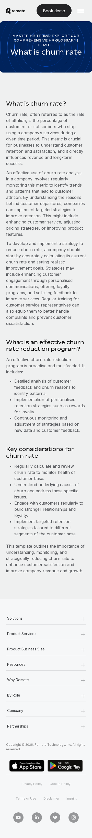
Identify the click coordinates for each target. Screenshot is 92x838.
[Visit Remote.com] (15, 11)
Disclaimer (51, 798)
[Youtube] (18, 817)
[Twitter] (55, 817)
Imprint (71, 798)
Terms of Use (26, 798)
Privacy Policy (31, 784)
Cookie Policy (60, 784)
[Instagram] (73, 817)
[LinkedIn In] (37, 817)
